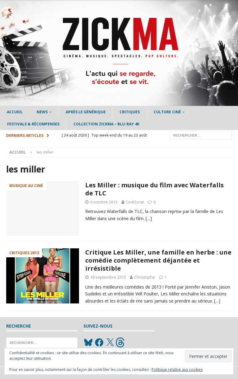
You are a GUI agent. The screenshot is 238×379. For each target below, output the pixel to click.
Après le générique (86, 112)
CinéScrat (135, 202)
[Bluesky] (88, 342)
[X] (110, 342)
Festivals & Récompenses (33, 124)
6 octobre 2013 (103, 202)
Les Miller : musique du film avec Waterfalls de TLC (154, 189)
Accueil (15, 112)
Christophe (144, 277)
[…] (149, 218)
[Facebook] (99, 342)
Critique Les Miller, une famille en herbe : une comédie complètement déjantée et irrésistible (158, 260)
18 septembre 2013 (108, 277)
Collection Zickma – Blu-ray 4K (106, 124)
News (42, 112)
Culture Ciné (167, 112)
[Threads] (121, 342)
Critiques (130, 112)
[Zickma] (119, 102)
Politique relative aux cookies (177, 369)
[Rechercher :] (201, 135)
